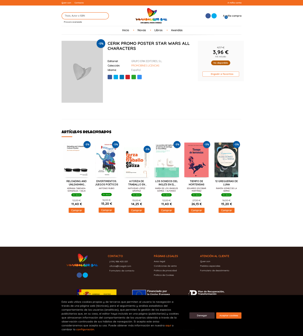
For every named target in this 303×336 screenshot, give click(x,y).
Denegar (202, 315)
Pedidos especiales (210, 265)
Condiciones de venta (165, 265)
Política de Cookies (164, 275)
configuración (85, 329)
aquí (168, 325)
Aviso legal (159, 261)
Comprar (76, 210)
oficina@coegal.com (120, 266)
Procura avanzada (73, 22)
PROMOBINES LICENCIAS (145, 65)
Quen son (66, 2)
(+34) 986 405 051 (118, 261)
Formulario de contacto (121, 270)
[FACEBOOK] (208, 15)
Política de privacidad (165, 270)
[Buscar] (104, 15)
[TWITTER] (214, 15)
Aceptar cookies (229, 315)
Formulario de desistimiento (214, 270)
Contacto (79, 2)
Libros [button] (158, 30)
